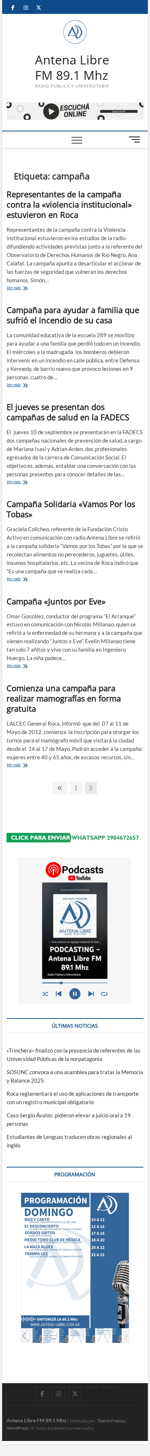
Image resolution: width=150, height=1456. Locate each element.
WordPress (17, 1428)
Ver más (27, 288)
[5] (55, 1335)
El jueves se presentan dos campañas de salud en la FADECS (68, 411)
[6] (82, 1335)
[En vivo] (107, 1387)
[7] (109, 1335)
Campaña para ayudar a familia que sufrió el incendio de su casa (73, 314)
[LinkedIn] (91, 1387)
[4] (29, 1335)
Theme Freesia (111, 1420)
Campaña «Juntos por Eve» (56, 601)
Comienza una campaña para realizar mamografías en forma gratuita (64, 698)
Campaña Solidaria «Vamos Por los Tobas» (71, 509)
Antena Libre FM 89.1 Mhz (72, 67)
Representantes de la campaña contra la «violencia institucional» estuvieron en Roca (69, 204)
